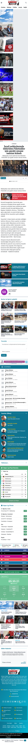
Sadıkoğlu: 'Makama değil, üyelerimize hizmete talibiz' (20, 310)
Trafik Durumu (19, 710)
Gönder (4, 355)
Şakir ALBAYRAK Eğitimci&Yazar (15, 448)
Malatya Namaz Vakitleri (6, 711)
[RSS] (25, 701)
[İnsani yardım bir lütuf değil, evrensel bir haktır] (21, 635)
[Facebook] (3, 701)
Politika (15, 7)
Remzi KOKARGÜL (11, 429)
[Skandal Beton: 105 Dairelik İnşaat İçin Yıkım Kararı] (21, 316)
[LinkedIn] (13, 701)
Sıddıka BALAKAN (11, 455)
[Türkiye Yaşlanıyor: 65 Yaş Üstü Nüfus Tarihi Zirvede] (7, 304)
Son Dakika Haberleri (8, 718)
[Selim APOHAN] (4, 292)
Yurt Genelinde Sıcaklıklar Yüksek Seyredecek (6, 613)
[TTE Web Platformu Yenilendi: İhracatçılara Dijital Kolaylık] (7, 619)
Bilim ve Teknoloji (5, 625)
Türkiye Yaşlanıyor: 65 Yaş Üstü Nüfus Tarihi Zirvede (6, 310)
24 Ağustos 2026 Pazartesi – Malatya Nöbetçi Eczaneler (13, 652)
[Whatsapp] (22, 701)
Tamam (8, 737)
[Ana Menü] (1, 2)
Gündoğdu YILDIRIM (12, 423)
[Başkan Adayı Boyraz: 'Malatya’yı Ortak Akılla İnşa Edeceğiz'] (7, 329)
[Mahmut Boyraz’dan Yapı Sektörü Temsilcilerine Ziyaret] (7, 316)
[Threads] (18, 701)
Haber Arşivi (19, 718)
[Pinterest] (8, 701)
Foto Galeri (9, 723)
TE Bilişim (17, 731)
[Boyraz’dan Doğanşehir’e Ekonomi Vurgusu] (21, 329)
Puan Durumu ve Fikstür (6, 715)
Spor (24, 725)
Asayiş (20, 7)
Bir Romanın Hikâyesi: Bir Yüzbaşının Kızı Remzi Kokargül (16, 431)
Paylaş (4, 178)
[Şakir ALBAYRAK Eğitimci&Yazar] (3, 449)
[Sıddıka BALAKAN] (3, 456)
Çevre (24, 727)
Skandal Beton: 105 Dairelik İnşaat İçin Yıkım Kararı (20, 322)
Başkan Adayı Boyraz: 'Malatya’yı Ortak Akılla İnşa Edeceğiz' (7, 334)
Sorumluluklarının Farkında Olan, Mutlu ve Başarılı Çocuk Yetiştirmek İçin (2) (16, 444)
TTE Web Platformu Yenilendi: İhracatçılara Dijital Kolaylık (6, 627)
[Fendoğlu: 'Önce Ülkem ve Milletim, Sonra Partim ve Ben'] (7, 635)
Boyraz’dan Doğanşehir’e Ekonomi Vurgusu (20, 334)
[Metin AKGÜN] (3, 443)
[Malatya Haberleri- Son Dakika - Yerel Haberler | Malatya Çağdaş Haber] (13, 2)
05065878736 (15, 693)
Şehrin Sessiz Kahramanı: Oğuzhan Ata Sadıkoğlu (16, 438)
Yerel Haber (4, 610)
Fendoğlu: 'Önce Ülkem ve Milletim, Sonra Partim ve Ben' (6, 642)
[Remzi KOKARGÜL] (3, 430)
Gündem (3, 7)
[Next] (20, 701)
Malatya (9, 7)
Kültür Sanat (13, 727)
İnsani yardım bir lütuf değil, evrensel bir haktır (20, 642)
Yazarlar (21, 723)
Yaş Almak (10, 425)
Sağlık (25, 7)
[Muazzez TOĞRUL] (3, 418)
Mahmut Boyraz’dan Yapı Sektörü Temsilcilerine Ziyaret (6, 322)
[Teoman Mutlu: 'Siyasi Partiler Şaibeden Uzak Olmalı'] (21, 619)
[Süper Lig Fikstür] (26, 505)
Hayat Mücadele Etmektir (13, 419)
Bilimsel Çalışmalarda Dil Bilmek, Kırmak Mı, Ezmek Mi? (15, 450)
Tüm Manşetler (19, 714)
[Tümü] (26, 413)
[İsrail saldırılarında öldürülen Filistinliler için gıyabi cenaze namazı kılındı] (14, 168)
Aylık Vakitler (4, 598)
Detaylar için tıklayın (14, 500)
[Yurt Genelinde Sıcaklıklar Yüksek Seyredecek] (7, 605)
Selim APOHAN (12, 291)
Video (15, 723)
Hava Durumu (19, 707)
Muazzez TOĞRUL (11, 417)
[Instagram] (10, 701)
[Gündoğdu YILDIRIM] (3, 424)
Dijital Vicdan (10, 457)
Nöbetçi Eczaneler (8, 707)
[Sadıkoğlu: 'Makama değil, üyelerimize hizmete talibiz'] (21, 304)
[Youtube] (15, 701)
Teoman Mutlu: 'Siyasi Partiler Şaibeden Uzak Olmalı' (20, 627)
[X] (5, 701)
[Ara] (26, 3)
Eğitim (8, 727)
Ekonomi (5, 727)
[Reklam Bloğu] (14, 361)
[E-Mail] (9, 294)
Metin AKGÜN (10, 441)
